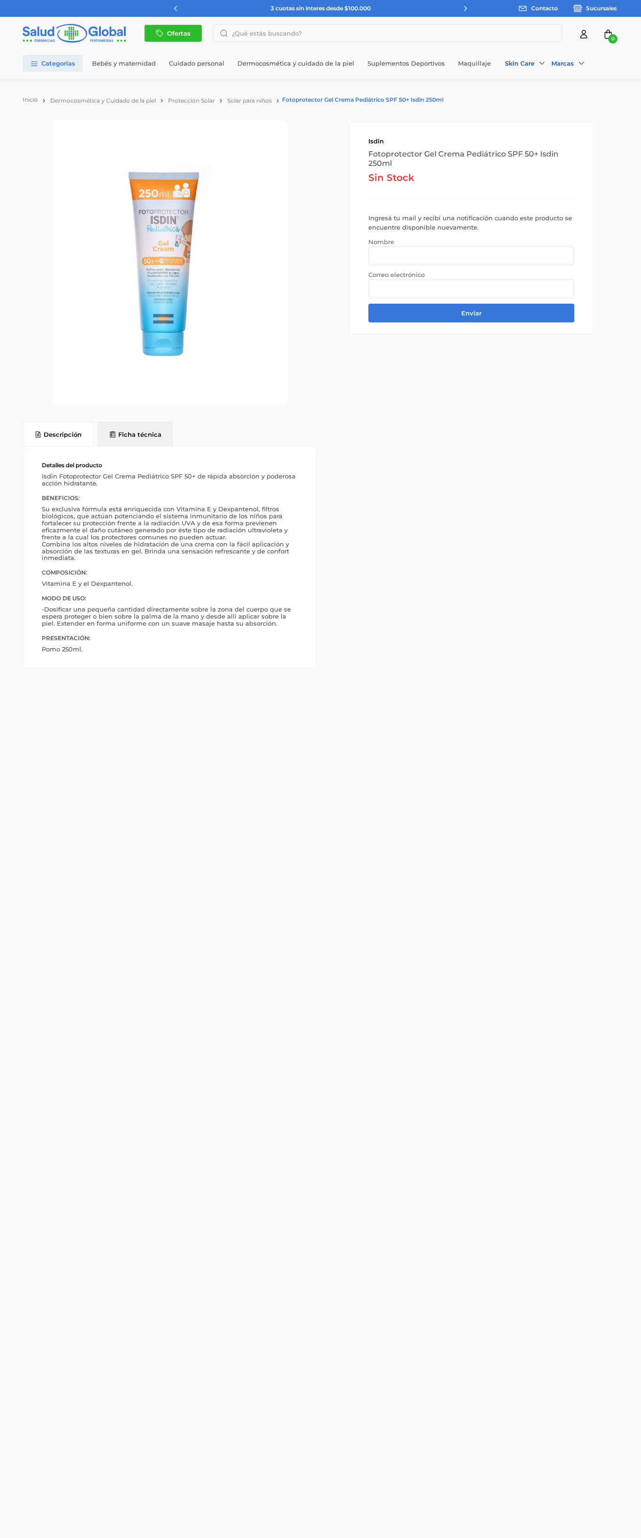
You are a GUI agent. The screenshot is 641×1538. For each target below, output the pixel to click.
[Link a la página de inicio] (30, 100)
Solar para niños (249, 100)
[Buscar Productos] (221, 33)
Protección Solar (191, 100)
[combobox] (387, 33)
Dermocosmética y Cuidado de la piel (103, 100)
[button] (525, 63)
